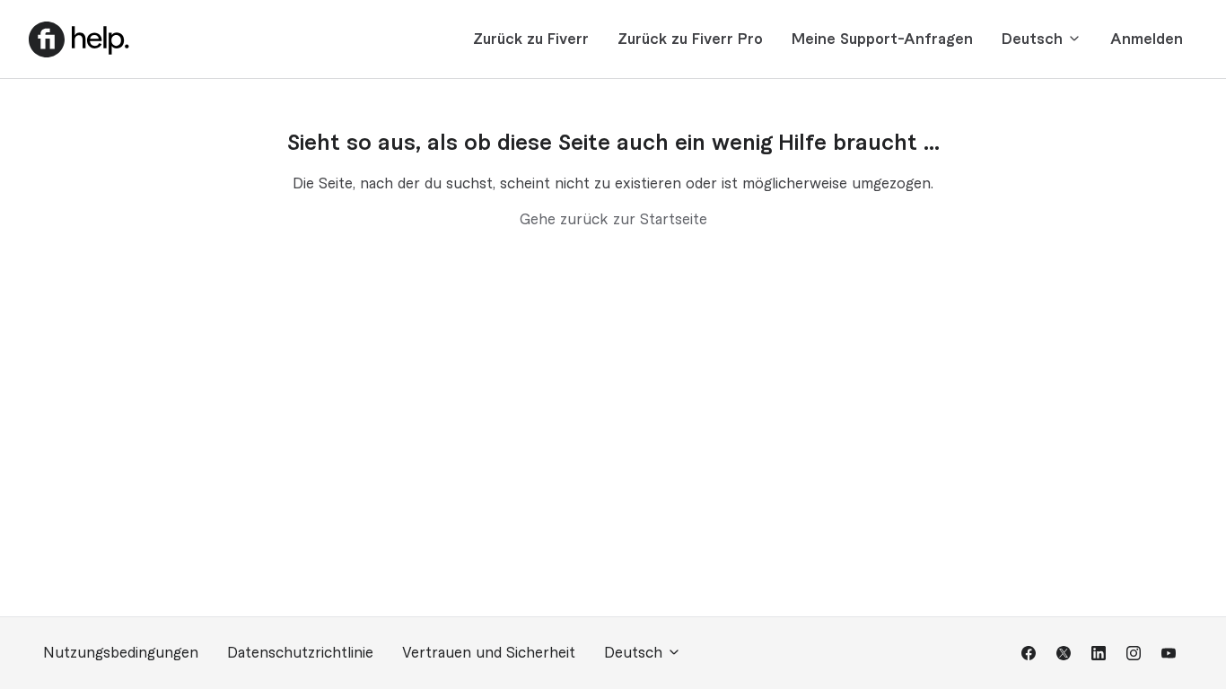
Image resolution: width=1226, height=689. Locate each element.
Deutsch (1034, 39)
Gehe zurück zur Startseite (613, 220)
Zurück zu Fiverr (531, 39)
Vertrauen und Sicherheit (488, 653)
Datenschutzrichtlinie (300, 653)
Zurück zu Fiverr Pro (690, 39)
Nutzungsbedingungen (120, 653)
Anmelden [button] (1146, 39)
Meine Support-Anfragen (882, 39)
